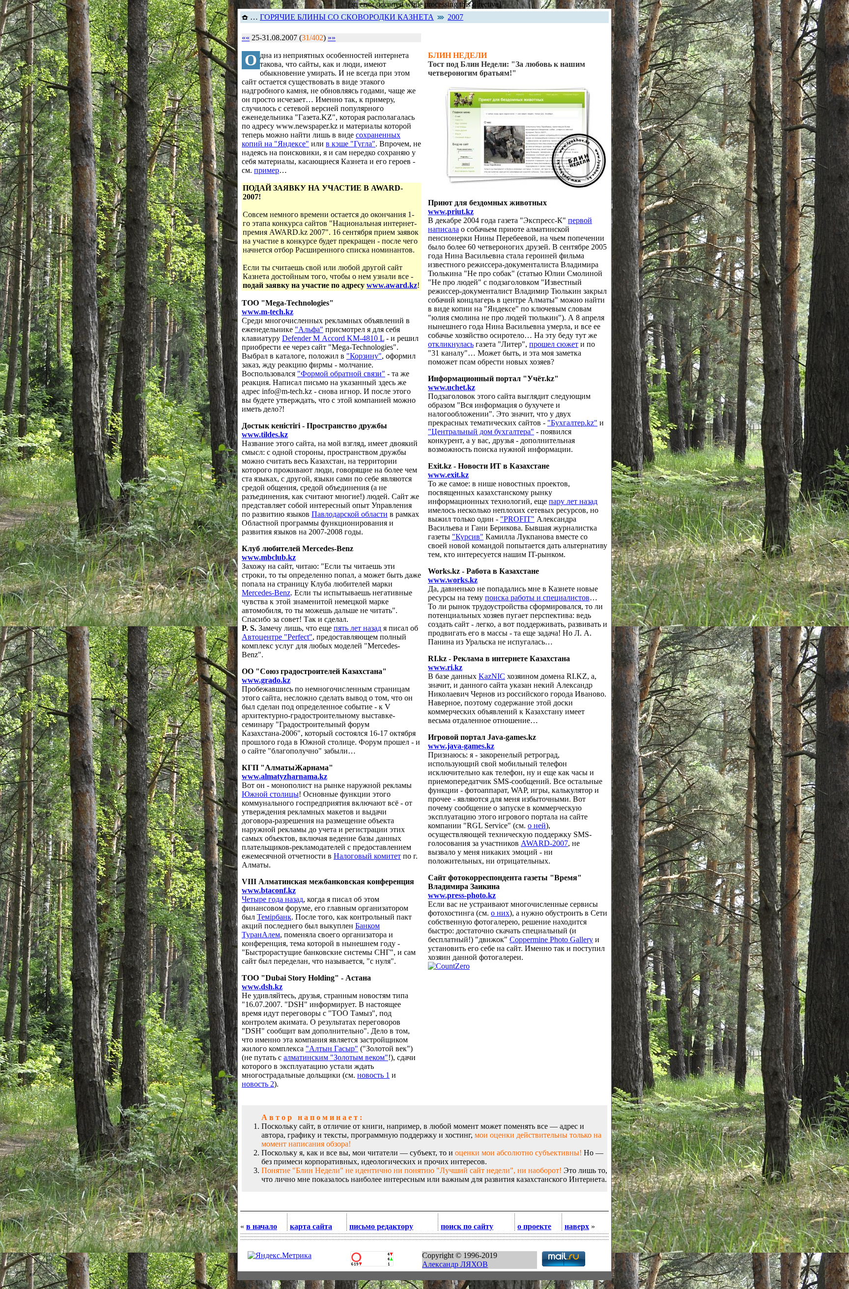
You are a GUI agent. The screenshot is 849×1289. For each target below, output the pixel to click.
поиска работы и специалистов (537, 597)
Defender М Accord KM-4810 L (333, 338)
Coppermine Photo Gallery (551, 939)
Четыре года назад (272, 899)
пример (266, 170)
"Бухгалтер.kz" (572, 423)
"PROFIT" (517, 519)
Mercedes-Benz (266, 592)
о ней (537, 825)
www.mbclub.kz (269, 557)
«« (246, 37)
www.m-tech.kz (267, 312)
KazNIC (492, 676)
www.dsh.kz (262, 986)
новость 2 (258, 1084)
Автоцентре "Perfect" (277, 637)
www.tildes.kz (265, 434)
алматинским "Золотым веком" (335, 1057)
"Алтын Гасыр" (332, 1048)
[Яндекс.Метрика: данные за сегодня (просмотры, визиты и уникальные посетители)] (279, 1255)
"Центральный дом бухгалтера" (481, 431)
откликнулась (451, 344)
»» (332, 37)
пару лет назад (573, 501)
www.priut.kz (451, 211)
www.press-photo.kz (462, 895)
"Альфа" (309, 329)
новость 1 (373, 1075)
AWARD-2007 (544, 843)
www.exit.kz (448, 475)
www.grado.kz (266, 680)
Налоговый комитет (367, 856)
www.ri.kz (445, 667)
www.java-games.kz (461, 746)
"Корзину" (364, 356)
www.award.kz (392, 285)
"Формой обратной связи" (341, 373)
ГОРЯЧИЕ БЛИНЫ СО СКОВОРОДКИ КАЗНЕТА (347, 17)
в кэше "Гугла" (350, 144)
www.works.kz (453, 580)
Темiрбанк (274, 917)
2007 (455, 17)
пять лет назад (357, 628)
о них (500, 913)
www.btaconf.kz (269, 890)
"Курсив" (467, 536)
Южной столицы (270, 794)
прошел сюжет (553, 344)
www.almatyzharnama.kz (284, 776)
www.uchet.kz (451, 387)
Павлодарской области (349, 514)
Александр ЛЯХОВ (455, 1264)
